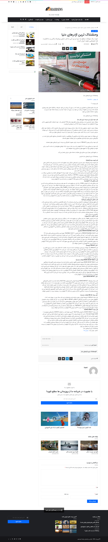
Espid (93, 44)
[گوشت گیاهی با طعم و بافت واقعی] (16, 121)
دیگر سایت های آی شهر (77, 20)
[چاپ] (63, 48)
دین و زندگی (49, 20)
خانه (86, 20)
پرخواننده (31, 27)
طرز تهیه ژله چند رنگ (20, 54)
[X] (75, 48)
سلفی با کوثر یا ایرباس (53, 452)
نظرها (12, 27)
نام (97, 487)
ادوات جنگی (80, 27)
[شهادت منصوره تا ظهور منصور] (66, 522)
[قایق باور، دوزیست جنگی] (89, 445)
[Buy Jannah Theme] (54, 15)
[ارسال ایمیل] (91, 44)
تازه (21, 27)
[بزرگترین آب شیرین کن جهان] (29, 105)
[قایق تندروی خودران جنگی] (69, 445)
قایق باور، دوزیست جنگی (92, 452)
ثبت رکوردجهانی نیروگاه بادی (16, 111)
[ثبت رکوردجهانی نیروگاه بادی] (16, 105)
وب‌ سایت (66, 494)
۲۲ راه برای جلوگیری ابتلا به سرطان (18, 61)
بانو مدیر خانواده (39, 20)
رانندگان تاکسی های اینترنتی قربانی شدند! (18, 33)
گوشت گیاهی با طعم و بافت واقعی (17, 126)
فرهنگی (92, 27)
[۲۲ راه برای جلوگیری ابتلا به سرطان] (58, 522)
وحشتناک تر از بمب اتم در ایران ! (17, 47)
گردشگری (31, 20)
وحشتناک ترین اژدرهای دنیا (88, 352)
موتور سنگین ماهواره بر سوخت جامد (76, 2)
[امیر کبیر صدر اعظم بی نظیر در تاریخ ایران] (30, 42)
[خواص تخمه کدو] (66, 527)
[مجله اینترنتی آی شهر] (54, 9)
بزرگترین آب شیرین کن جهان (30, 111)
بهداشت (57, 20)
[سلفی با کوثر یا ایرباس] (49, 445)
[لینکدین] (71, 48)
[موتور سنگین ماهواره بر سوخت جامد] (58, 531)
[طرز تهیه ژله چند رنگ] (30, 56)
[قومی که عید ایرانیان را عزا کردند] (73, 522)
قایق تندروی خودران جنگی (72, 452)
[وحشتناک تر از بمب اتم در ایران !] (30, 49)
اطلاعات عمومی (65, 20)
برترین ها (86, 330)
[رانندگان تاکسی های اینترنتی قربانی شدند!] (30, 35)
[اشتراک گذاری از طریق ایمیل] (67, 48)
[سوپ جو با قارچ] (73, 527)
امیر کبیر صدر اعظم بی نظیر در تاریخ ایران (18, 40)
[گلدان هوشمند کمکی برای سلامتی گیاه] (58, 527)
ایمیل (96, 494)
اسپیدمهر (79, 539)
